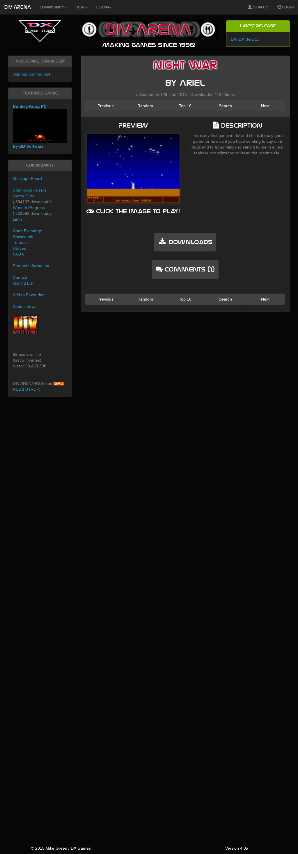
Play (80, 7)
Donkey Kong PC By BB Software (30, 126)
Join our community (31, 74)
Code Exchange (27, 230)
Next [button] (265, 105)
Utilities (19, 248)
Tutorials (21, 242)
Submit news (24, 306)
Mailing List (23, 283)
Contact (20, 277)
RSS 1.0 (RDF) (26, 389)
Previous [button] (105, 105)
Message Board (27, 178)
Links (17, 219)
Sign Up (260, 7)
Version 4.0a (236, 848)
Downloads (23, 236)
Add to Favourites (29, 294)
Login (287, 7)
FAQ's (18, 254)
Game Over (23, 196)
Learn (102, 7)
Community (52, 7)
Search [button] (225, 105)
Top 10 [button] (185, 105)
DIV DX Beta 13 (245, 39)
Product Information (31, 265)
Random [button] (145, 105)
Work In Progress (29, 207)
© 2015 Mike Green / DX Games (61, 848)
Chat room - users (29, 190)
